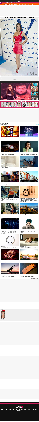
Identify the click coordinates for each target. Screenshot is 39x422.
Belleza (5, 409)
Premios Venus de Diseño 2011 (12, 2)
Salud (22, 409)
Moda (2, 409)
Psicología (25, 409)
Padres (13, 409)
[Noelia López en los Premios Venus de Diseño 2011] (13, 105)
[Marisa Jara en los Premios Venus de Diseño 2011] (34, 105)
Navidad (36, 409)
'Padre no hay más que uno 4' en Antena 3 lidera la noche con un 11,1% (18, 4)
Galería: (19, 101)
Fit (7, 409)
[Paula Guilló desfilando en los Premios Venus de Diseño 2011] (29, 105)
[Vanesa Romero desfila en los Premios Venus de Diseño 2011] (8, 105)
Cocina (16, 409)
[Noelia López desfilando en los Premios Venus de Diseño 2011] (18, 105)
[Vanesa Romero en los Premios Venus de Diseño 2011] (3, 105)
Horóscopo (19, 410)
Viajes (33, 409)
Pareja (10, 409)
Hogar (19, 409)
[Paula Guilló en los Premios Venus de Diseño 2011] (24, 105)
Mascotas (30, 409)
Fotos (6, 2)
